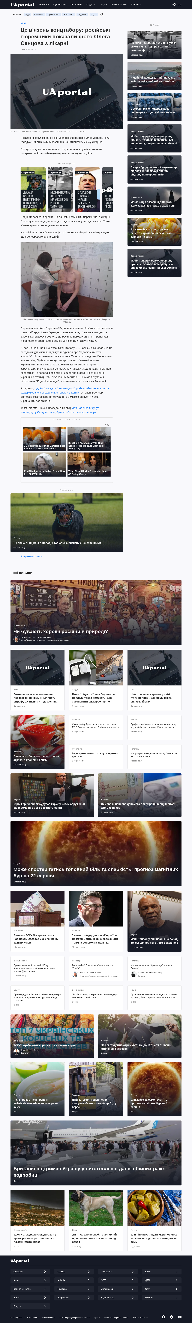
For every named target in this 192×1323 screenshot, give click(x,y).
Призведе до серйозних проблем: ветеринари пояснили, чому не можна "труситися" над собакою (37, 997)
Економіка (44, 4)
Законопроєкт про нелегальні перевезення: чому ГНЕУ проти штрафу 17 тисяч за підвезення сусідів (35, 698)
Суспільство (59, 4)
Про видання (16, 1317)
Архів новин (32, 1317)
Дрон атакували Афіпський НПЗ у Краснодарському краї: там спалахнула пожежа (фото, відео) (34, 968)
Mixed (23, 23)
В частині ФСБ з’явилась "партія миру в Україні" (92, 967)
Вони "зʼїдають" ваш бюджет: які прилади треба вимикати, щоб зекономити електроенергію (94, 698)
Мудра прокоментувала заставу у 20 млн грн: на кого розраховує (154, 755)
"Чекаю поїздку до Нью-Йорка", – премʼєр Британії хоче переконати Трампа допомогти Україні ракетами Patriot (95, 939)
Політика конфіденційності (116, 1317)
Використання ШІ (140, 1317)
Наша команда (48, 1317)
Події (27, 14)
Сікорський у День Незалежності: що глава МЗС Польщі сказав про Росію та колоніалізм (95, 725)
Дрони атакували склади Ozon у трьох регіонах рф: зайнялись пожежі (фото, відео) (35, 1238)
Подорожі (91, 4)
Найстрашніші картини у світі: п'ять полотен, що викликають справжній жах (151, 698)
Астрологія (76, 4)
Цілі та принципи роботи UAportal (75, 1317)
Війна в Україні (118, 4)
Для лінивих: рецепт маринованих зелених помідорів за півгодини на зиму (154, 1238)
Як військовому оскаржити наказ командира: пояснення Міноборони (95, 996)
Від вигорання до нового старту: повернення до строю (95, 755)
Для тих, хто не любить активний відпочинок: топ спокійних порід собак (94, 1238)
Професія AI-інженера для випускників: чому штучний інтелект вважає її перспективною (154, 725)
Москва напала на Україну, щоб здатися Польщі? (151, 967)
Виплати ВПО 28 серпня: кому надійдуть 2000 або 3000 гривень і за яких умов (36, 939)
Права (97, 1317)
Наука (104, 4)
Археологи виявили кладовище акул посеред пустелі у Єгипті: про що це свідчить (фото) (154, 996)
